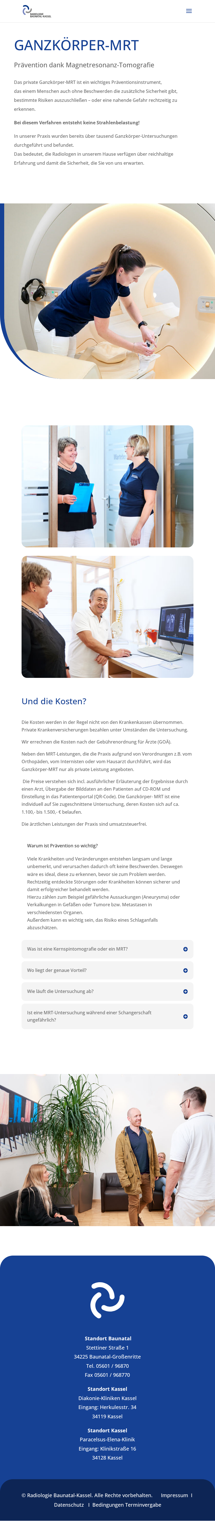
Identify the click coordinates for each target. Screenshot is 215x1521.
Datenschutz (69, 1504)
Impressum (174, 1495)
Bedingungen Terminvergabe (126, 1504)
